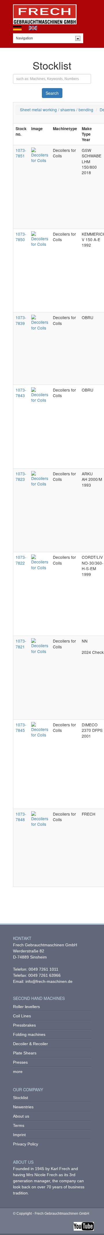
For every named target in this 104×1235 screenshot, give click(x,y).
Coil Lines (22, 1016)
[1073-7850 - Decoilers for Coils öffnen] (39, 238)
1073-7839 (21, 320)
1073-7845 (21, 727)
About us (21, 1116)
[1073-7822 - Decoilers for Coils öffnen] (39, 562)
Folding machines (29, 1034)
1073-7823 (21, 476)
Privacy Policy (25, 1144)
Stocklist (20, 1097)
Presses (20, 1062)
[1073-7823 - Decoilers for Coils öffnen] (39, 478)
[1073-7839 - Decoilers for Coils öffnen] (39, 322)
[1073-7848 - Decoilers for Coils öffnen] (39, 818)
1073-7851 (21, 153)
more (18, 1071)
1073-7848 (21, 816)
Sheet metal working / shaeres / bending (56, 109)
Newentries (23, 1107)
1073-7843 (21, 392)
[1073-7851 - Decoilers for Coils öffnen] (39, 155)
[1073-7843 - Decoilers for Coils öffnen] (39, 394)
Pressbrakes (24, 1025)
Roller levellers (26, 1006)
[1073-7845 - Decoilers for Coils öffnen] (39, 729)
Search (52, 93)
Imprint (19, 1134)
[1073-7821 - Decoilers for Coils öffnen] (39, 645)
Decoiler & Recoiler (30, 1043)
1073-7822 (21, 559)
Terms (18, 1125)
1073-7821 (21, 643)
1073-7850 (21, 236)
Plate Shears (24, 1053)
